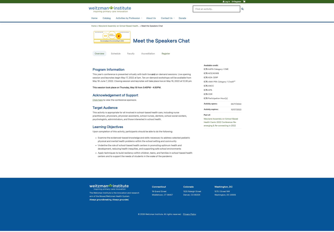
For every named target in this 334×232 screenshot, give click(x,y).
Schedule (115, 53)
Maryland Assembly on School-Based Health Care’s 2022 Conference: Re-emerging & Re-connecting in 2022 (221, 122)
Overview (99, 53)
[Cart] (244, 2)
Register (237, 1)
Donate (182, 18)
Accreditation (148, 53)
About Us (151, 18)
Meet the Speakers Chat (152, 26)
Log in (227, 1)
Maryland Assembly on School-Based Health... (119, 26)
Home (94, 18)
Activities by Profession (128, 18)
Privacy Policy (189, 214)
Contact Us (166, 18)
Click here (98, 100)
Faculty (131, 53)
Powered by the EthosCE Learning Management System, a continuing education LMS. (236, 227)
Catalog (107, 18)
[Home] (113, 8)
